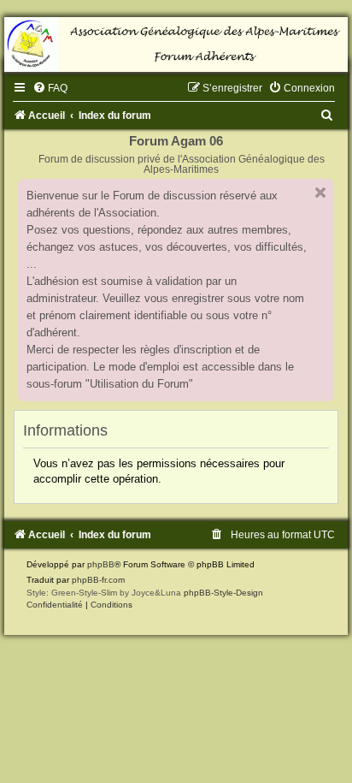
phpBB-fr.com (98, 579)
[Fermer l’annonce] (320, 192)
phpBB (100, 564)
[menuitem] (49, 88)
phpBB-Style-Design (223, 592)
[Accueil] (176, 44)
